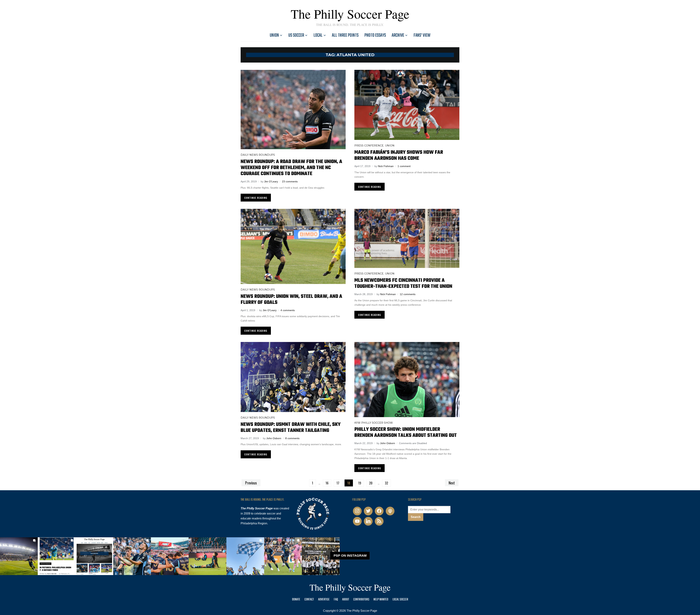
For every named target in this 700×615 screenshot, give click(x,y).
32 (386, 483)
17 (338, 483)
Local (318, 35)
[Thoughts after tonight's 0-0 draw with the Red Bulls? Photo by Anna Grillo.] (170, 556)
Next (452, 483)
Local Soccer (400, 599)
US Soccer (296, 35)
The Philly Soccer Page (350, 13)
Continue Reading (255, 198)
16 (327, 483)
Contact (309, 599)
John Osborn (273, 438)
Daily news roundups (258, 154)
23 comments (290, 181)
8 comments (292, 438)
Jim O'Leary (271, 181)
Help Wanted (381, 599)
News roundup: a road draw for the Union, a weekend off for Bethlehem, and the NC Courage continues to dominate (291, 168)
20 (370, 483)
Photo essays (375, 35)
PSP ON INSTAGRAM (350, 555)
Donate (296, 599)
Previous (251, 483)
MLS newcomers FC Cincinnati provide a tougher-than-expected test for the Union (403, 283)
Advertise (324, 599)
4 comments (288, 310)
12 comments (407, 294)
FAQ (336, 599)
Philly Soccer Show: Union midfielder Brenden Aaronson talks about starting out (405, 432)
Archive (398, 35)
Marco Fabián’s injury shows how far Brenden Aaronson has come (398, 155)
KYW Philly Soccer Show (373, 422)
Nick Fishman (386, 166)
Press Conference (369, 145)
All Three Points (345, 35)
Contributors (361, 599)
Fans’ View (422, 35)
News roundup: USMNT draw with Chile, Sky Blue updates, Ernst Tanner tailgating (291, 427)
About (345, 599)
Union (274, 35)
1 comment (404, 166)
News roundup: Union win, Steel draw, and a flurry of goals (291, 299)
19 (359, 483)
